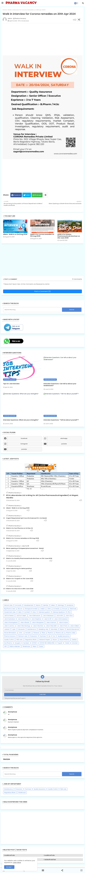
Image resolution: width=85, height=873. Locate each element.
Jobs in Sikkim (74, 626)
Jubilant (6, 629)
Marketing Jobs (43, 629)
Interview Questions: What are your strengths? (21, 420)
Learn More (17, 862)
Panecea (36, 633)
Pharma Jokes (70, 633)
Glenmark (73, 609)
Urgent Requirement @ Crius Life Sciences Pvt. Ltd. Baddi (26, 518)
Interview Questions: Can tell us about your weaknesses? (60, 384)
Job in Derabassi (48, 615)
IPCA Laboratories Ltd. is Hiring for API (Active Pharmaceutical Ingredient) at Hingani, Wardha (42, 496)
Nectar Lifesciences (73, 629)
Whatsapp (37, 195)
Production (33, 636)
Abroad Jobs (8, 605)
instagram (24, 444)
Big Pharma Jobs (9, 609)
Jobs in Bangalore (38, 622)
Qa (49, 636)
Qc (54, 636)
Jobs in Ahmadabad (61, 619)
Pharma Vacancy (10, 636)
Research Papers (44, 639)
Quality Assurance (63, 636)
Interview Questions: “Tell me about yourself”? (61, 420)
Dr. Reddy (56, 609)
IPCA (69, 612)
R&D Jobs (19, 639)
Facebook (17, 195)
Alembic (45, 605)
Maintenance (31, 629)
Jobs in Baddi (24, 622)
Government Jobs (10, 612)
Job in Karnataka (23, 619)
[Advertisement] (42, 827)
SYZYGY (34, 643)
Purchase (43, 636)
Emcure (64, 609)
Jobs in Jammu (9, 626)
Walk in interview (15, 646)
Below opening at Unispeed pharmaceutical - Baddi (25, 548)
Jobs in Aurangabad (11, 622)
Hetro (20, 612)
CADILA (42, 609)
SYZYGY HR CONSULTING (47, 643)
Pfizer (43, 633)
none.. (21, 633)
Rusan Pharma (64, 639)
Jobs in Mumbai (38, 626)
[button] (83, 3)
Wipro (34, 646)
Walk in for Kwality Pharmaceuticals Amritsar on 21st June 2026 (68, 236)
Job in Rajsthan (36, 619)
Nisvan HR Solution (10, 633)
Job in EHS (59, 615)
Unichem (75, 643)
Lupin (14, 629)
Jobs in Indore (63, 622)
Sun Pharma (8, 643)
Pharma (50, 633)
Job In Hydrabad (9, 619)
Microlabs (54, 629)
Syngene (18, 643)
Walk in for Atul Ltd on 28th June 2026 (19, 589)
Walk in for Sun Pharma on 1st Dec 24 (19, 528)
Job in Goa (69, 615)
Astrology (61, 605)
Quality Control (9, 639)
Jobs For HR (47, 619)
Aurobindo (70, 605)
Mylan (62, 629)
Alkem (53, 605)
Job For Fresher (9, 615)
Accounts (18, 605)
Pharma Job (59, 633)
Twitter (27, 195)
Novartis (28, 633)
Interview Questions (59, 612)
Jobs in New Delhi (51, 626)
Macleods (21, 629)
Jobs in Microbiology (23, 626)
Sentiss (74, 639)
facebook (24, 438)
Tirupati (59, 643)
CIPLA (49, 609)
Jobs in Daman (51, 622)
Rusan (55, 639)
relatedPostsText (50, 860)
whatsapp (63, 438)
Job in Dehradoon (34, 615)
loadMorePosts (9, 855)
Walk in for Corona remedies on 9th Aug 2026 (42, 235)
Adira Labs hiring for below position (19, 568)
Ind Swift (27, 612)
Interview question (44, 612)
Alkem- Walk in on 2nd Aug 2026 (15, 234)
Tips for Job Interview (11, 384)
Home (5, 10)
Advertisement (28, 605)
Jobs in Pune (63, 626)
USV (5, 646)
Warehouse (26, 646)
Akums (38, 605)
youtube (64, 444)
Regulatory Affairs (31, 639)
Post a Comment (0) (42, 291)
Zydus (41, 646)
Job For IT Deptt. (21, 615)
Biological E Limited (31, 609)
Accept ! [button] (9, 867)
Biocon (20, 609)
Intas (34, 612)
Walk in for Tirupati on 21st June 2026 (19, 579)
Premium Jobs (22, 636)
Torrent (67, 643)
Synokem (26, 643)
